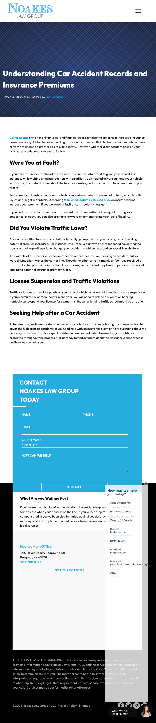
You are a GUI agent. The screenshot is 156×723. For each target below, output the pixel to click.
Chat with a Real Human (122, 713)
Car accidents (19, 137)
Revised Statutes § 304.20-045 (88, 200)
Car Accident (55, 97)
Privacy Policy (67, 705)
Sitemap (84, 705)
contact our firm (32, 333)
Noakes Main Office (36, 546)
